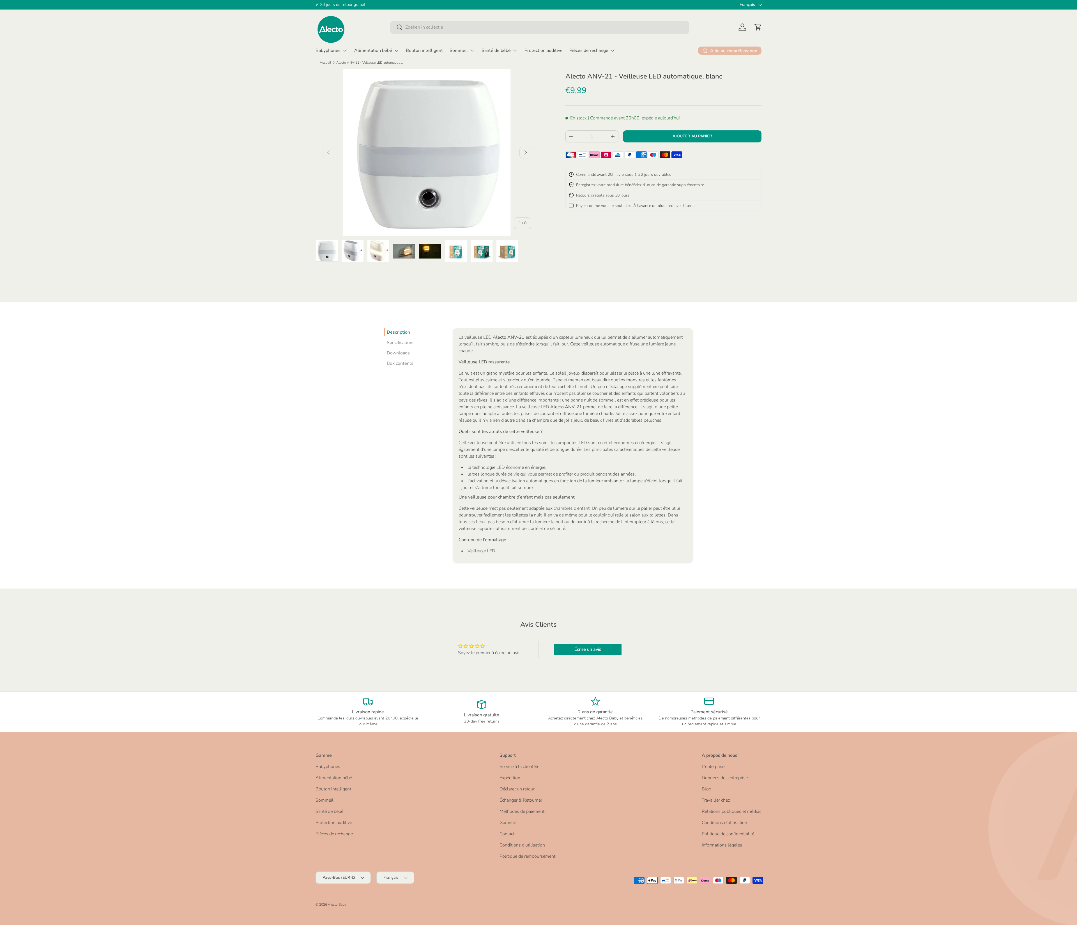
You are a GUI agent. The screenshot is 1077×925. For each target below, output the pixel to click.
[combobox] (539, 27)
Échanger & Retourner (521, 800)
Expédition (510, 778)
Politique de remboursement (527, 856)
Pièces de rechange (588, 50)
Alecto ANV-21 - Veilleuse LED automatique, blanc (370, 62)
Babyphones (328, 50)
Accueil (325, 62)
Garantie (508, 823)
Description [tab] (398, 332)
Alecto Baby (337, 904)
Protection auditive (543, 50)
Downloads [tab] (398, 353)
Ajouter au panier (692, 136)
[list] (427, 152)
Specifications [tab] (401, 343)
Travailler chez (716, 800)
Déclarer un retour (517, 789)
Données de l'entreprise (725, 778)
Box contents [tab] (400, 363)
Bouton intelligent (424, 50)
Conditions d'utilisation (522, 845)
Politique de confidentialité (728, 834)
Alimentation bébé (373, 50)
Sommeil (459, 50)
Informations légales (722, 845)
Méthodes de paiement (522, 811)
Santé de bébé (496, 50)
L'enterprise (713, 766)
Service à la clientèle (519, 766)
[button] (758, 27)
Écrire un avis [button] (587, 649)
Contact (507, 834)
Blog (706, 789)
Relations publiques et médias (731, 811)
